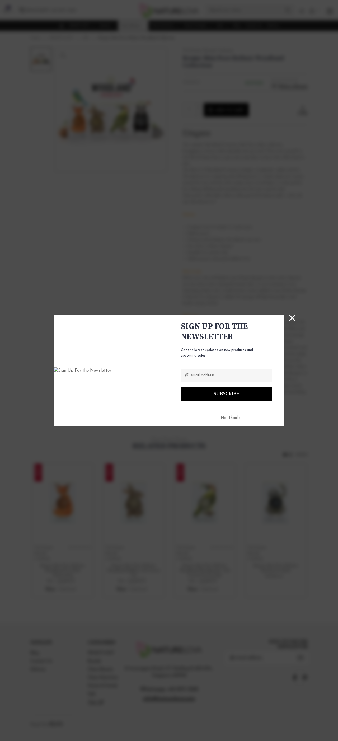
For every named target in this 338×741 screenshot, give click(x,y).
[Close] (292, 318)
